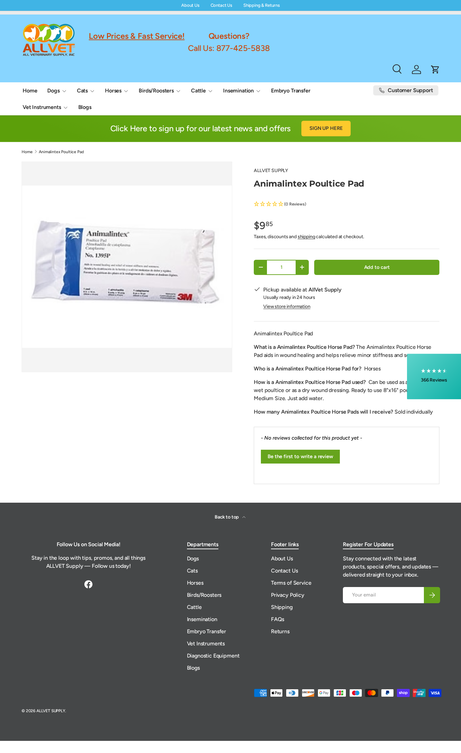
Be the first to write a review (300, 456)
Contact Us (221, 5)
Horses (113, 90)
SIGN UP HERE (326, 128)
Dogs (53, 90)
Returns (280, 631)
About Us (190, 5)
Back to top (227, 517)
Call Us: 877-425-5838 (229, 48)
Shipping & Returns (261, 5)
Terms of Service (291, 583)
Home (30, 90)
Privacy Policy (287, 595)
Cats (82, 90)
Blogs (84, 107)
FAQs (277, 619)
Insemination (238, 90)
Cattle (198, 90)
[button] (346, 204)
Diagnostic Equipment (213, 655)
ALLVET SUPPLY (271, 170)
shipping (306, 237)
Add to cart (377, 267)
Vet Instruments (42, 107)
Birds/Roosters (156, 90)
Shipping (282, 607)
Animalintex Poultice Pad (61, 152)
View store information (286, 306)
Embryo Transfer (290, 90)
